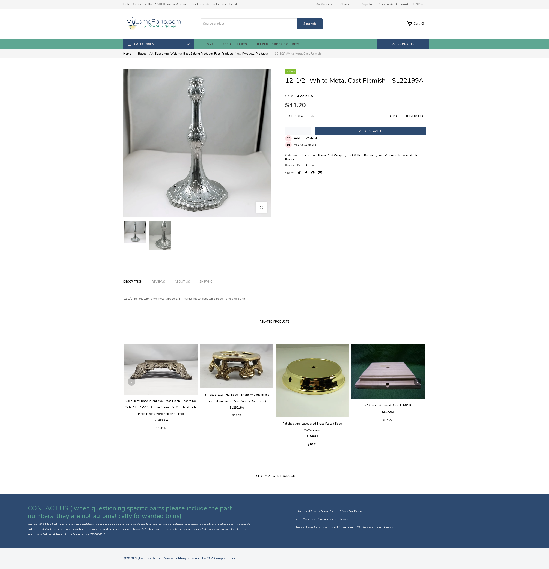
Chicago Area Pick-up (350, 511)
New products (245, 54)
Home (127, 54)
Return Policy (329, 527)
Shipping (206, 282)
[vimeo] (313, 173)
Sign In (366, 4)
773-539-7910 (403, 44)
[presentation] (131, 382)
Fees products (224, 54)
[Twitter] (299, 173)
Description (132, 282)
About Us (182, 282)
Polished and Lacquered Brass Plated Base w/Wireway (312, 430)
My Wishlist (325, 4)
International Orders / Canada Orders (316, 511)
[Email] (320, 173)
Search (309, 24)
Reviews (158, 282)
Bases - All (146, 54)
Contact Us (368, 527)
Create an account (393, 4)
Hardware (311, 165)
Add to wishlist (305, 138)
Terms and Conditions (308, 527)
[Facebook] (306, 173)
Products (262, 54)
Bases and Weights (168, 54)
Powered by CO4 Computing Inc (211, 558)
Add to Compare (305, 145)
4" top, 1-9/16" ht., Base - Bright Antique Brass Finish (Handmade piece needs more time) (236, 401)
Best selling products (198, 54)
